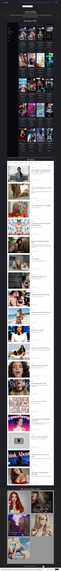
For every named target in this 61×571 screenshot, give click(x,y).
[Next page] (36, 561)
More (40, 162)
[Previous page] (24, 561)
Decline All (52, 569)
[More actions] (51, 167)
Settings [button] (48, 569)
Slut (10, 508)
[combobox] (48, 24)
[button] (56, 2)
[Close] (59, 569)
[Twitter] (43, 567)
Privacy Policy (40, 569)
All (8, 29)
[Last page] (38, 561)
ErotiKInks (5, 2)
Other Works (10, 34)
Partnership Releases (11, 31)
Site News (31, 162)
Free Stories (15, 162)
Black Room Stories (23, 162)
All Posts (9, 162)
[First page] (22, 561)
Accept (57, 569)
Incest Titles (10, 30)
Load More (36, 154)
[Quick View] (23, 34)
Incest (36, 162)
